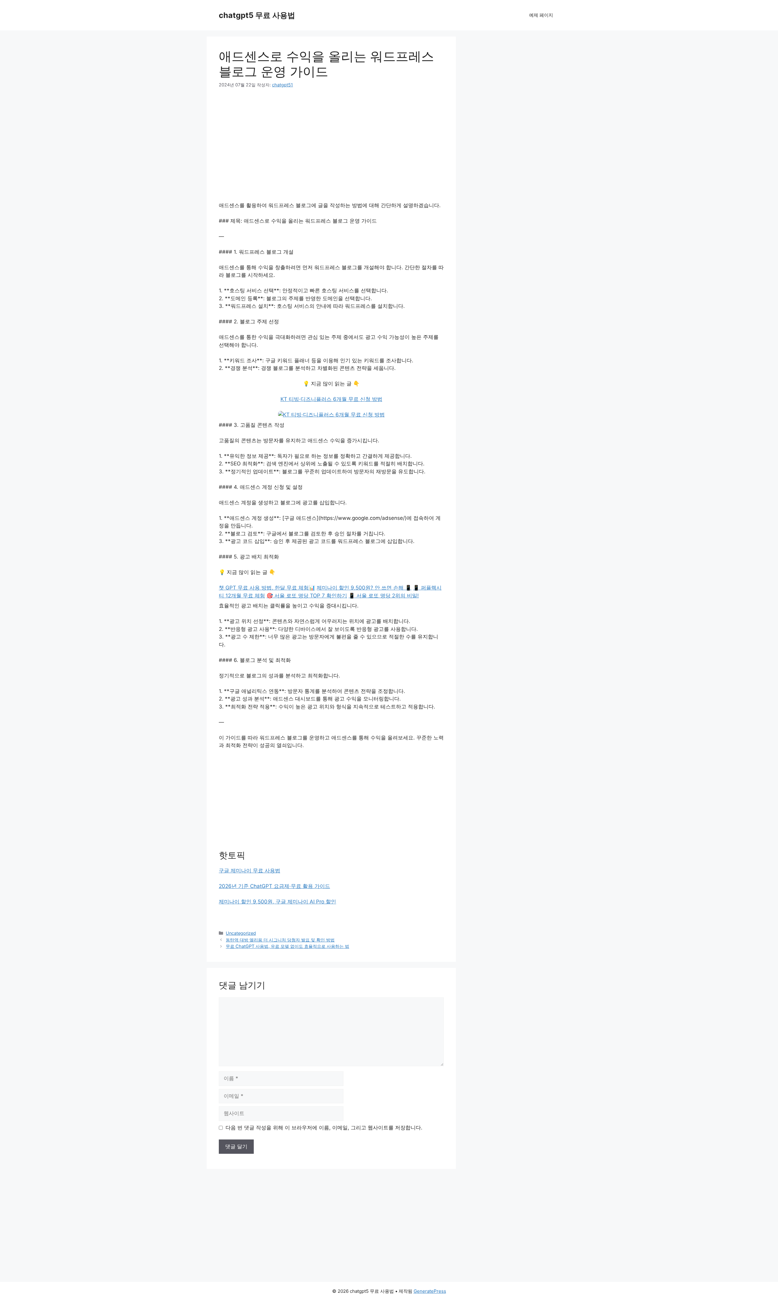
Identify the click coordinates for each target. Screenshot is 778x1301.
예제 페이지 (541, 15)
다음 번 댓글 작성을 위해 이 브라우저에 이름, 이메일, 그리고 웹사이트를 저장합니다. (323, 1128)
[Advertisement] (331, 141)
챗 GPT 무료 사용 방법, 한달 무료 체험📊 (267, 588)
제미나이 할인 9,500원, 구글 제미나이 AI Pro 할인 (277, 902)
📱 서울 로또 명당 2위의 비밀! (384, 596)
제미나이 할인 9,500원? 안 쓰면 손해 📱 (364, 588)
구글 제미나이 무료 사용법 (249, 871)
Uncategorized (241, 933)
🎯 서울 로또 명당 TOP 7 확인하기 (307, 596)
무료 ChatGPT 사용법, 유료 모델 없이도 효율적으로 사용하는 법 (287, 946)
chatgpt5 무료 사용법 (257, 15)
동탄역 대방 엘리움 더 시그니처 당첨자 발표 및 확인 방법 (280, 939)
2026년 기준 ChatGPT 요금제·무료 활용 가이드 (274, 886)
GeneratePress (430, 1291)
